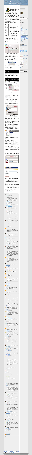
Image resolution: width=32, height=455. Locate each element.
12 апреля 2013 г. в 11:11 (8, 349)
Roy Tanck (23, 45)
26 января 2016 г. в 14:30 (8, 428)
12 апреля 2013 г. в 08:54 (8, 346)
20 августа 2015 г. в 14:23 (8, 410)
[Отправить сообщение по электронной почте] (12, 190)
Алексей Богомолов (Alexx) (10, 206)
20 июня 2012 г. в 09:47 (8, 265)
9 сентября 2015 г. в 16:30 (8, 420)
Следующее (5, 451)
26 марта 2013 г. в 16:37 (8, 305)
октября (21, 27)
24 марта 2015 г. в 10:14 (8, 385)
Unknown (9, 266)
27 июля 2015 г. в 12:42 (8, 394)
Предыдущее (17, 451)
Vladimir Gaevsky (9, 347)
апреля (21, 41)
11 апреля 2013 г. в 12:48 (8, 335)
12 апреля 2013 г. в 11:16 (8, 354)
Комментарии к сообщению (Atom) (11, 452)
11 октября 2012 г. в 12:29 (8, 285)
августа (21, 28)
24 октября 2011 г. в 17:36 (8, 244)
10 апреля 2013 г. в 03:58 (8, 330)
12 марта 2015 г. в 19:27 (8, 381)
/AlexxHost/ (10, 1)
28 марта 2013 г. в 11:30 (8, 309)
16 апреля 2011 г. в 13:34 (8, 205)
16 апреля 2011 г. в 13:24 (8, 201)
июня (21, 40)
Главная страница (11, 451)
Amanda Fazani (26, 45)
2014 (21, 23)
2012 (21, 24)
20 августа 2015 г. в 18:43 (8, 413)
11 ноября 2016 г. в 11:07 (8, 434)
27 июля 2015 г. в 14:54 (8, 402)
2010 (21, 25)
